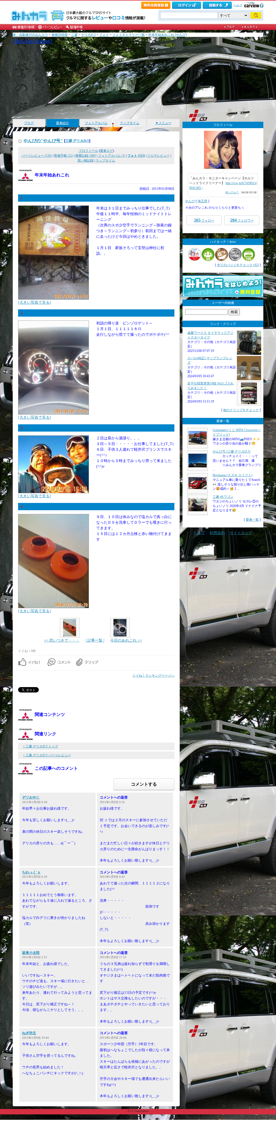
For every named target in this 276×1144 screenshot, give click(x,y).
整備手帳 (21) (63, 156)
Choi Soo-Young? (33, 41)
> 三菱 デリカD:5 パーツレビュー (47, 755)
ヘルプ (237, 5)
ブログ (29, 123)
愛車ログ (106, 151)
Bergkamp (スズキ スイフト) (232, 475)
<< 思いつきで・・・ (62, 640)
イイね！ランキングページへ (153, 675)
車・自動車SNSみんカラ (30, 35)
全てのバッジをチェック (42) (238, 265)
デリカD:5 (88, 35)
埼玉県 (202, 201)
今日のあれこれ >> (126, 640)
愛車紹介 (62, 123)
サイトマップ (241, 533)
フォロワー (242, 220)
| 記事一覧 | (94, 640)
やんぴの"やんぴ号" (43, 140)
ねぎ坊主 (29, 1033)
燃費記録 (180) (85, 156)
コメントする (144, 784)
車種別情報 (59, 35)
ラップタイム (129, 123)
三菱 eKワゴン (223, 497)
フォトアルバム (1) (111, 156)
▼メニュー (163, 123)
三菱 (74, 35)
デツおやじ (31, 797)
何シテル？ (232, 192)
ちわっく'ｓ (31, 872)
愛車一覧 (252, 520)
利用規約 (217, 533)
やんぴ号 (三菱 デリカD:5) (231, 451)
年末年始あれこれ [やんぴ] (167, 35)
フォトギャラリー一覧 (128, 35)
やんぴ (190, 201)
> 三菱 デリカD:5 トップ (40, 746)
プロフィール (88, 151)
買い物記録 (85, 160)
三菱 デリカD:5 (77, 141)
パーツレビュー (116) (36, 156)
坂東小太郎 (31, 953)
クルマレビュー (158, 156)
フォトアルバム (96, 123)
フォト (104, 35)
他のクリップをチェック (241, 410)
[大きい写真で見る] (34, 302)
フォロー (204, 220)
